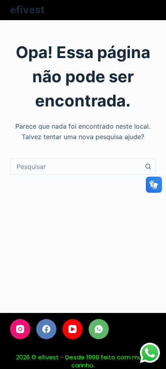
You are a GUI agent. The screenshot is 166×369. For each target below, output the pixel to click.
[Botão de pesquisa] (148, 166)
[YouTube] (72, 329)
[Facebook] (46, 329)
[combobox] (75, 166)
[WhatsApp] (99, 329)
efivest (27, 10)
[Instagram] (20, 329)
